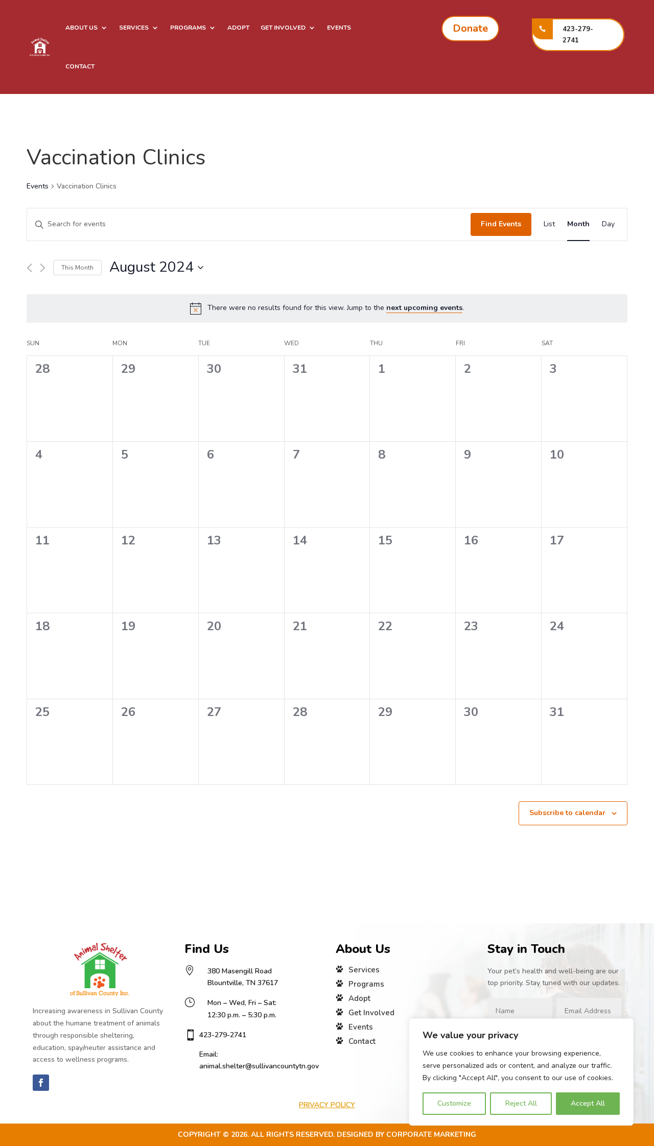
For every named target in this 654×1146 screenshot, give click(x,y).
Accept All (588, 1103)
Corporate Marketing (431, 1134)
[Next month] (42, 268)
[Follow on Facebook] (41, 1083)
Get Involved (283, 27)
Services (134, 27)
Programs (188, 27)
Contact (80, 66)
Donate (470, 28)
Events (339, 27)
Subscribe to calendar (567, 813)
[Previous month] (29, 268)
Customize (454, 1103)
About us (81, 27)
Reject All (521, 1103)
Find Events (501, 224)
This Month (77, 268)
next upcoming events (424, 308)
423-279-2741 (578, 35)
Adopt (238, 27)
